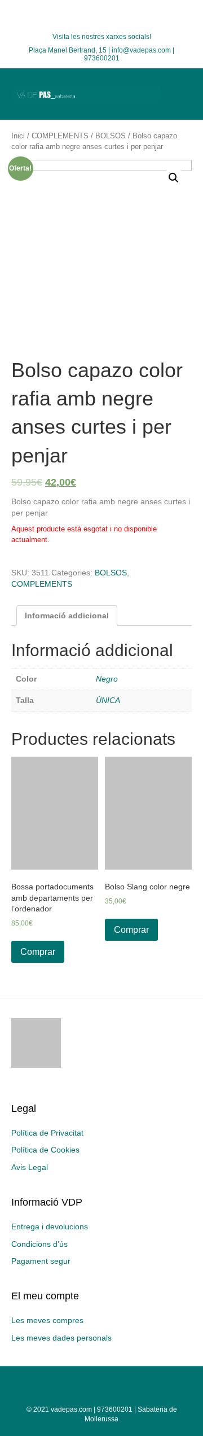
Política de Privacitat (47, 1132)
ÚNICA (108, 700)
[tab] (66, 615)
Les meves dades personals (61, 1337)
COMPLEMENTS (60, 136)
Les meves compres (47, 1320)
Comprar (37, 952)
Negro (107, 678)
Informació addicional (67, 615)
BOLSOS (110, 136)
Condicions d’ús (39, 1244)
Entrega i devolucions (49, 1226)
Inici (18, 136)
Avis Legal (29, 1167)
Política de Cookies (45, 1149)
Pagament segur (40, 1260)
